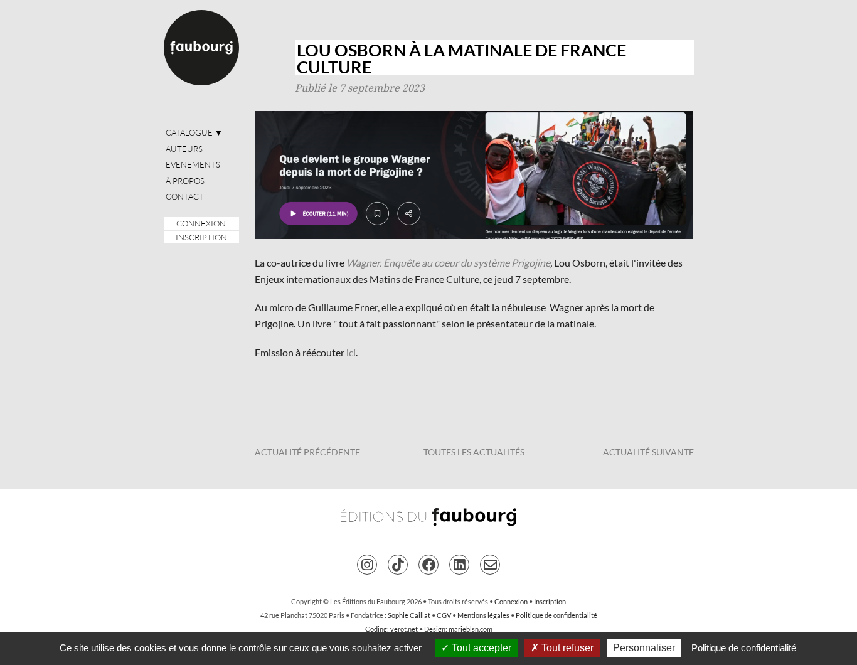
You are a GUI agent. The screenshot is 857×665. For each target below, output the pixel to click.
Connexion (201, 223)
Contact (185, 196)
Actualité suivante (648, 452)
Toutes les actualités (473, 452)
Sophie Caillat (409, 615)
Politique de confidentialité (556, 615)
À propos (185, 181)
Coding (376, 629)
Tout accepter (480, 647)
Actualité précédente (307, 452)
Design (434, 629)
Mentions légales (483, 615)
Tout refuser (566, 647)
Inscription (201, 237)
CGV (444, 615)
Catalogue (194, 132)
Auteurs (184, 149)
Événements (193, 164)
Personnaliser (644, 647)
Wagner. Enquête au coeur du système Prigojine (448, 263)
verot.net (404, 629)
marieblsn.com (470, 629)
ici (351, 352)
